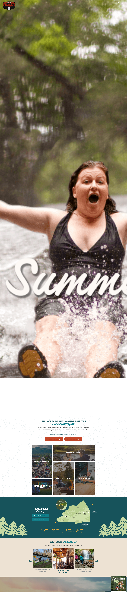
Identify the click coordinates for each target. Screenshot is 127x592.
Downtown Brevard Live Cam (40, 519)
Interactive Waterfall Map (73, 439)
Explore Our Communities (40, 515)
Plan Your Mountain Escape (54, 439)
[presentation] (30, 561)
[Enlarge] (96, 500)
